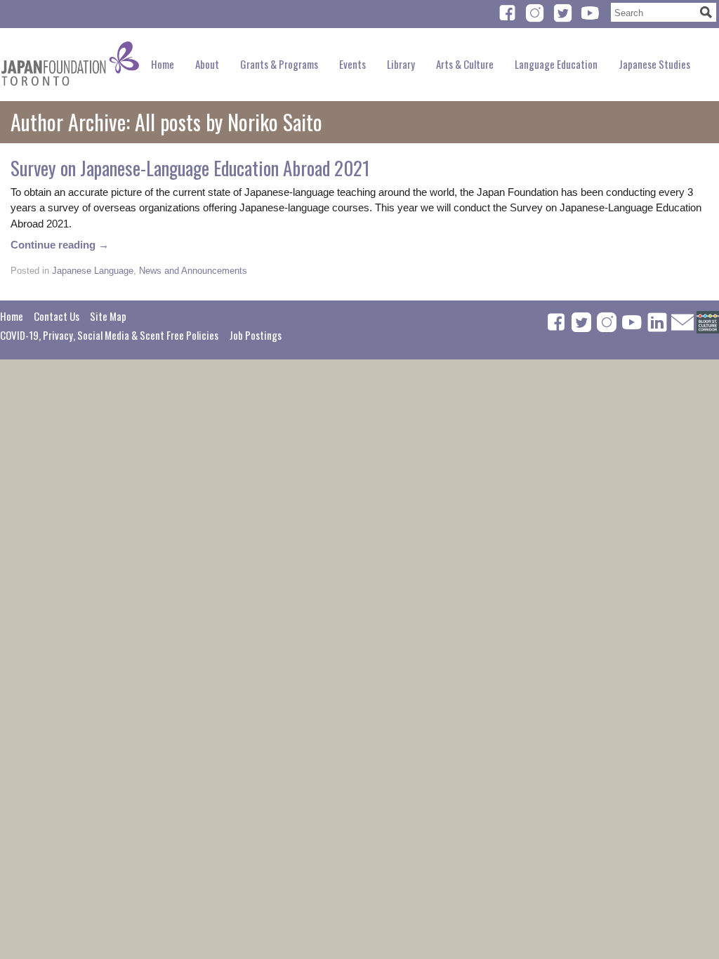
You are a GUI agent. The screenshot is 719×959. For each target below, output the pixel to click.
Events (352, 64)
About (207, 64)
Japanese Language (92, 270)
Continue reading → (60, 245)
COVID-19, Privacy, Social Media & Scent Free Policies (109, 335)
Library (401, 64)
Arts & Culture (465, 64)
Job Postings (255, 335)
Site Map (108, 316)
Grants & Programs (279, 64)
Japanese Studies (654, 64)
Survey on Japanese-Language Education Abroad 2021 (190, 168)
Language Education (556, 64)
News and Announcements (193, 270)
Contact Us (56, 316)
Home (162, 64)
